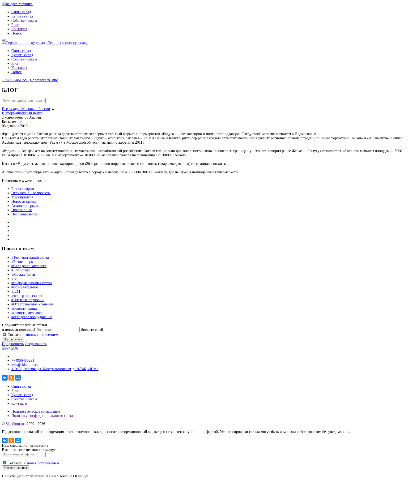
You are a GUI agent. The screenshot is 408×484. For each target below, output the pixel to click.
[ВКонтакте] (5, 378)
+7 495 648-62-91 (15, 80)
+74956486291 (22, 360)
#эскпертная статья (26, 296)
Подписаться (13, 339)
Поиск (16, 33)
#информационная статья (31, 283)
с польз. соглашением (40, 335)
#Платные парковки (27, 300)
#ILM (15, 291)
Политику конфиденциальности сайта (42, 416)
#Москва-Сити (23, 274)
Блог (15, 25)
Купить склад (22, 16)
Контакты (19, 29)
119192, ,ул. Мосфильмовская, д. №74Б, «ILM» (54, 369)
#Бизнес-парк (22, 262)
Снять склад (21, 12)
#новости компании (27, 313)
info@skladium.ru (24, 365)
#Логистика (20, 270)
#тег (14, 279)
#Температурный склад (30, 257)
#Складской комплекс (29, 266)
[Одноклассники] (11, 378)
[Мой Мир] (18, 378)
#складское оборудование (31, 317)
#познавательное (24, 287)
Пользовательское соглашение (35, 411)
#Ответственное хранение (32, 304)
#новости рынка (24, 308)
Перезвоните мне (44, 80)
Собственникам (24, 20)
